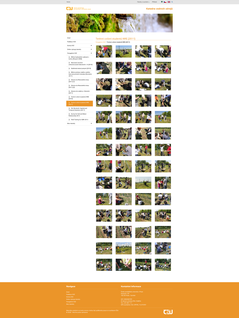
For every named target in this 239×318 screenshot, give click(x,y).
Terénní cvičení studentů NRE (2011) (79, 103)
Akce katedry (71, 123)
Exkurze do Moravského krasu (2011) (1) (79, 80)
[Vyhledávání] (172, 2)
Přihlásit (154, 2)
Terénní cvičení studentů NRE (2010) (79, 97)
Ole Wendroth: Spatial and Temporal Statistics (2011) (78, 109)
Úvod (68, 38)
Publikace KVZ (71, 41)
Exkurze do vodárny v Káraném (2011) (79, 92)
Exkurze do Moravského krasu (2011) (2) (79, 86)
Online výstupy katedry (74, 49)
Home (68, 2)
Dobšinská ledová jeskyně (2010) (81, 68)
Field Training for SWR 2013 (79, 119)
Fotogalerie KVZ (72, 53)
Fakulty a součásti (142, 2)
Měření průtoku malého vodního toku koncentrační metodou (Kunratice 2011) (80, 74)
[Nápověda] (162, 2)
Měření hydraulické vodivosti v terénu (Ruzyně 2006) (79, 58)
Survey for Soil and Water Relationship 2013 (77, 115)
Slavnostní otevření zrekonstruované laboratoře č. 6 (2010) (80, 63)
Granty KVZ (70, 45)
